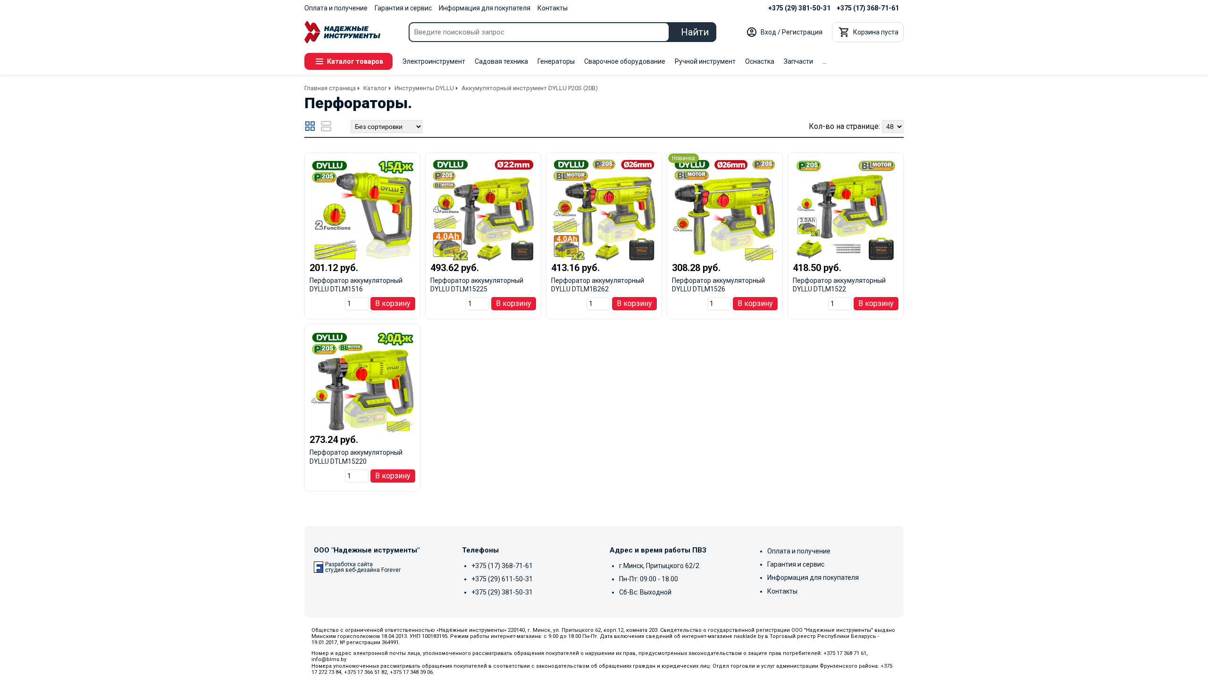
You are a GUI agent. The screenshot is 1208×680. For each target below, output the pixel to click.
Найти (695, 32)
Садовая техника (501, 61)
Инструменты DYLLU (424, 88)
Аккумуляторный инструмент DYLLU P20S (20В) (529, 88)
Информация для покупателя (484, 8)
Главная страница (330, 88)
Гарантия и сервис (403, 8)
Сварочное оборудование (624, 61)
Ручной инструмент (705, 61)
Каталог (375, 88)
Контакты (552, 8)
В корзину (393, 303)
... (824, 61)
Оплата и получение (336, 8)
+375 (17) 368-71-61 (868, 8)
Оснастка (759, 61)
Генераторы (556, 61)
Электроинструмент (433, 61)
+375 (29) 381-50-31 (799, 8)
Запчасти (798, 61)
